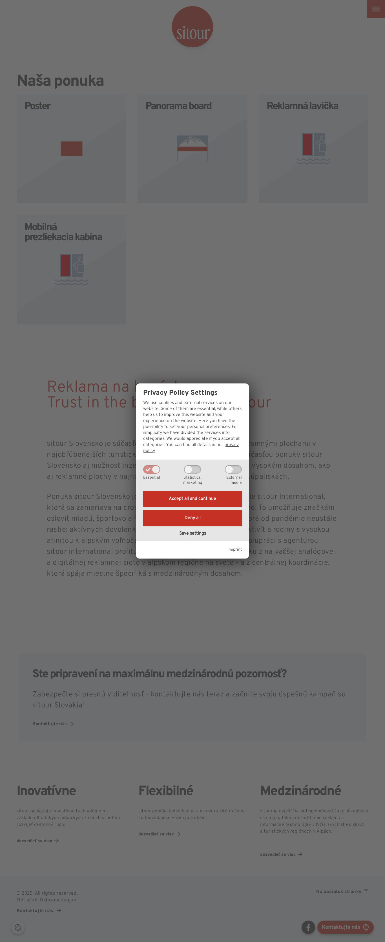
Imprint (235, 549)
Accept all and (192, 499)
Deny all (193, 518)
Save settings (192, 533)
